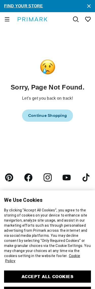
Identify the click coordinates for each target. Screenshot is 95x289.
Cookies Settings (47, 280)
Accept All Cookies (48, 251)
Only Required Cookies (47, 267)
